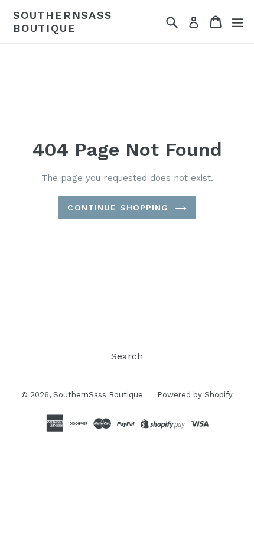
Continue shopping (117, 207)
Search (127, 356)
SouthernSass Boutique (62, 21)
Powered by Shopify (195, 394)
